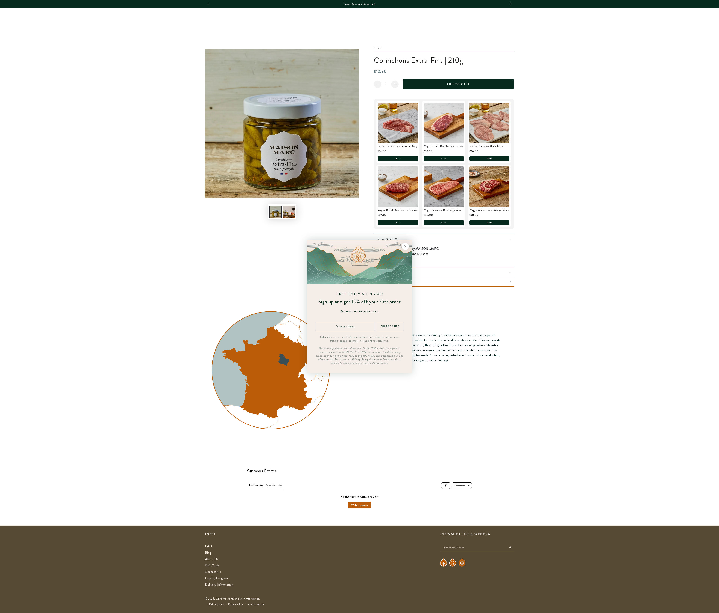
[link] (398, 123)
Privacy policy (235, 604)
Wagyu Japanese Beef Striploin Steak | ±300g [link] (441, 210)
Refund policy (216, 604)
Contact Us (213, 571)
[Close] (405, 246)
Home (377, 48)
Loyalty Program (216, 578)
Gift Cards (212, 565)
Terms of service (255, 604)
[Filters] (445, 485)
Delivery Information (219, 584)
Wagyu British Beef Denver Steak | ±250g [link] (398, 210)
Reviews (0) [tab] (256, 485)
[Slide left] (208, 4)
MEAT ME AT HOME (227, 598)
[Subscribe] (511, 547)
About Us (211, 559)
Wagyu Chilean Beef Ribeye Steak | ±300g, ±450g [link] (489, 210)
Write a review (359, 505)
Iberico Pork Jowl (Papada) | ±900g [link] (485, 146)
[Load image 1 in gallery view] (275, 212)
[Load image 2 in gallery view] (289, 212)
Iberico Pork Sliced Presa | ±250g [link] (397, 146)
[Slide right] (510, 4)
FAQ (208, 546)
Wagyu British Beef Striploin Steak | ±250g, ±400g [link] (443, 146)
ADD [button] (398, 158)
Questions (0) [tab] (274, 485)
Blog (208, 552)
